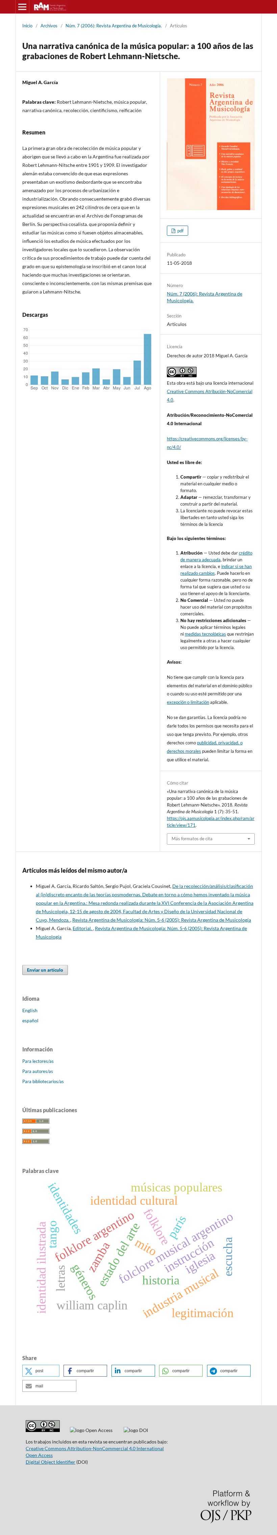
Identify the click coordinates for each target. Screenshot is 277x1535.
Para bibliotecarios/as (43, 1081)
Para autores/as (37, 1071)
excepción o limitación (188, 702)
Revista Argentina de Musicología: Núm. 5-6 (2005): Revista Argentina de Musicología (161, 920)
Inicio (27, 25)
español (30, 1020)
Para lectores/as (38, 1061)
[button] (40, 1371)
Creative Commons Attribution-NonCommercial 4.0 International (95, 1448)
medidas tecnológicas (205, 634)
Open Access (39, 1455)
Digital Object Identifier (50, 1462)
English (29, 1010)
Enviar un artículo (45, 970)
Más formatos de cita (192, 838)
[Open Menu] (22, 7)
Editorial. (83, 928)
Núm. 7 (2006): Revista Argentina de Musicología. (114, 25)
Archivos (49, 25)
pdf (179, 230)
